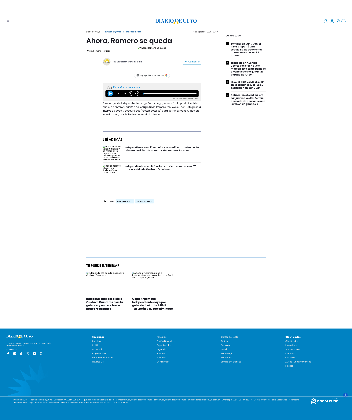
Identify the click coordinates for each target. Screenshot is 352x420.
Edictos (289, 365)
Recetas (161, 357)
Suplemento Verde (102, 357)
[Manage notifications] (345, 395)
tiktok (21, 353)
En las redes (163, 361)
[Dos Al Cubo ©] (325, 403)
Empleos (290, 353)
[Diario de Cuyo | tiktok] (344, 21)
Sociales (225, 345)
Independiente (125, 201)
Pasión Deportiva (166, 341)
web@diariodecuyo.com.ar (139, 399)
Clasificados (291, 341)
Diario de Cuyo (93, 31)
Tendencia (226, 357)
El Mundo (161, 353)
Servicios (290, 357)
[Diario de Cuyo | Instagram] (332, 21)
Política (96, 345)
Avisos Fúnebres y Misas (298, 361)
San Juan (97, 341)
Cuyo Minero (99, 353)
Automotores (292, 349)
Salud (224, 349)
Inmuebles (291, 345)
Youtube (34, 353)
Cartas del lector (230, 337)
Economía (97, 349)
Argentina (162, 349)
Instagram (14, 353)
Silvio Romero (144, 201)
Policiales (162, 337)
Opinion (225, 341)
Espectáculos (164, 345)
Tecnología (227, 353)
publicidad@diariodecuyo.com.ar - (205, 399)
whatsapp (41, 353)
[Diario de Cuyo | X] (338, 21)
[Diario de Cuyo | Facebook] (326, 21)
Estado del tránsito (231, 361)
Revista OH (98, 361)
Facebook (8, 353)
